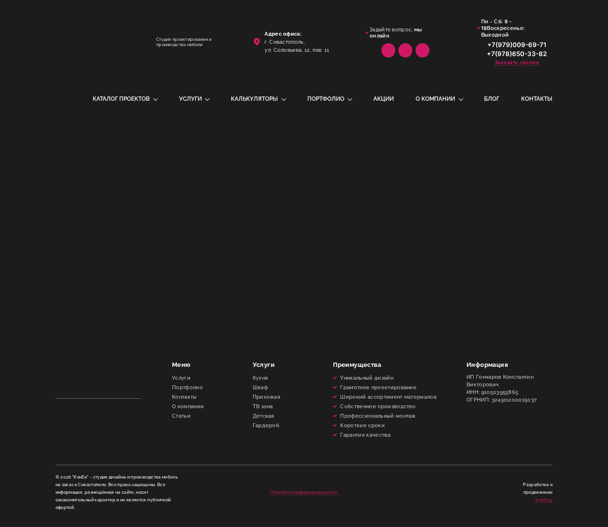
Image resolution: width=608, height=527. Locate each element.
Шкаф (260, 387)
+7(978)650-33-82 (517, 53)
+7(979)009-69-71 (516, 44)
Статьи (181, 416)
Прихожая (267, 397)
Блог (491, 99)
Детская (264, 416)
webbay (543, 500)
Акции (383, 99)
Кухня (260, 378)
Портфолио (325, 99)
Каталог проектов (121, 99)
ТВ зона (263, 406)
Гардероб (266, 425)
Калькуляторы (254, 99)
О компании (435, 99)
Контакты (536, 99)
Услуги (190, 99)
